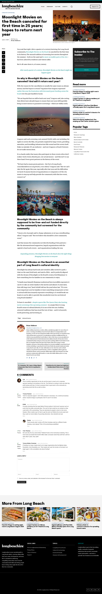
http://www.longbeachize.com (34, 328)
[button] (71, 6)
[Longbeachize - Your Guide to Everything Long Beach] (13, 6)
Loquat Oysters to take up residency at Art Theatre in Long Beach (38, 526)
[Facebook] (3, 52)
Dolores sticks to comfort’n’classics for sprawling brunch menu (88, 526)
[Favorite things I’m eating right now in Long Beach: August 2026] (13, 514)
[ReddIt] (3, 64)
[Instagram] (29, 357)
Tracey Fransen (27, 394)
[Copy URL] (3, 71)
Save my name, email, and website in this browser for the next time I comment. (39, 478)
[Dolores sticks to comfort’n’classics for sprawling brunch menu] (88, 514)
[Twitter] (3, 56)
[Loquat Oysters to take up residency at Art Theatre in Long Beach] (38, 514)
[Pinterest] (3, 60)
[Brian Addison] (21, 341)
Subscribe (86, 69)
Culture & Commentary (8, 12)
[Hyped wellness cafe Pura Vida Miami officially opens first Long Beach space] (63, 514)
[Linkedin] (31, 357)
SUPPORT (81, 543)
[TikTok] (34, 357)
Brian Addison (15, 40)
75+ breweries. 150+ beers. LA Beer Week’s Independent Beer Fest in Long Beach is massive (30, 367)
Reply (24, 389)
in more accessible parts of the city (55, 57)
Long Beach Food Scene (79, 89)
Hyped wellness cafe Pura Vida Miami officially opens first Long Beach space (63, 526)
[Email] (3, 67)
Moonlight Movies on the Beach (37, 52)
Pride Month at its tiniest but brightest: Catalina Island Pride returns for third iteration (57, 367)
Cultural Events (26, 318)
